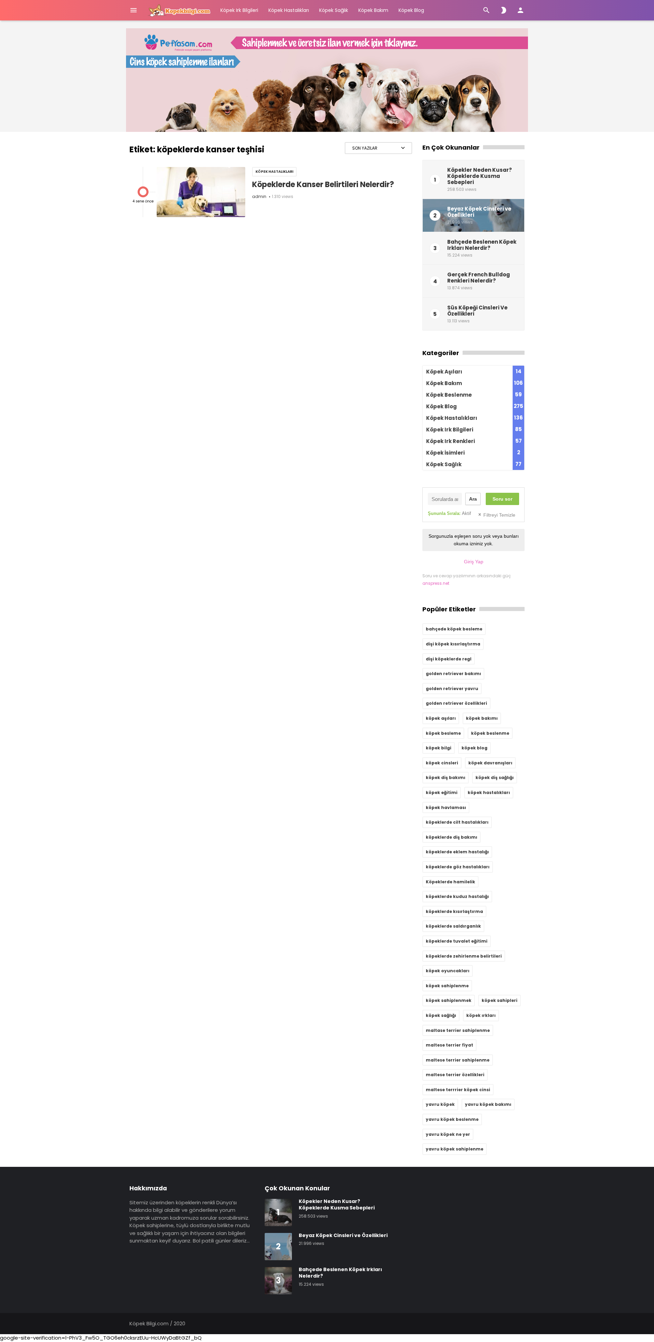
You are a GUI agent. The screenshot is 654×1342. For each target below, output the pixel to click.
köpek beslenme (490, 733)
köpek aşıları (441, 718)
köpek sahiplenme (447, 986)
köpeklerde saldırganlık (453, 926)
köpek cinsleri (442, 763)
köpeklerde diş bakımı (451, 837)
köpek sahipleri (499, 1000)
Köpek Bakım (373, 10)
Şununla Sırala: (449, 513)
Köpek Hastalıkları (288, 10)
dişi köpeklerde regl (448, 659)
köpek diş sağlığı (495, 777)
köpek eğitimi (441, 792)
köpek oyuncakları (447, 971)
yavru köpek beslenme (452, 1119)
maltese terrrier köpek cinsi (458, 1090)
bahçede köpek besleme (454, 629)
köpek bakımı (482, 718)
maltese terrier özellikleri (455, 1075)
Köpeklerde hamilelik (450, 882)
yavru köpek (440, 1104)
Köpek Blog (411, 10)
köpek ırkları (481, 1015)
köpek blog (474, 748)
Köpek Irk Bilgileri (239, 10)
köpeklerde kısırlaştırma (454, 911)
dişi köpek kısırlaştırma (453, 644)
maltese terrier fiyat (449, 1045)
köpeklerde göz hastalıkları (457, 867)
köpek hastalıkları (489, 792)
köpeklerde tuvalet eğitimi (456, 941)
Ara (473, 499)
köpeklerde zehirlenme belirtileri (464, 956)
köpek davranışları (490, 763)
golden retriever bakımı (453, 673)
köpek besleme (443, 733)
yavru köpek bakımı (488, 1104)
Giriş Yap (473, 561)
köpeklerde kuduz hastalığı (457, 896)
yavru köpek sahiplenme (454, 1149)
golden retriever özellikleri (456, 703)
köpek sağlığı (441, 1015)
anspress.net (435, 583)
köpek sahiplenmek (448, 1000)
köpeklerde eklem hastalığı (457, 852)
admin (259, 196)
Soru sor (502, 499)
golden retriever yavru (452, 688)
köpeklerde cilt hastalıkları (457, 822)
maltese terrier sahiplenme (457, 1060)
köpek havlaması (446, 807)
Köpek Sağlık (333, 10)
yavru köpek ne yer (448, 1134)
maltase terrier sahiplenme (458, 1030)
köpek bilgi (438, 748)
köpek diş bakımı (445, 777)
